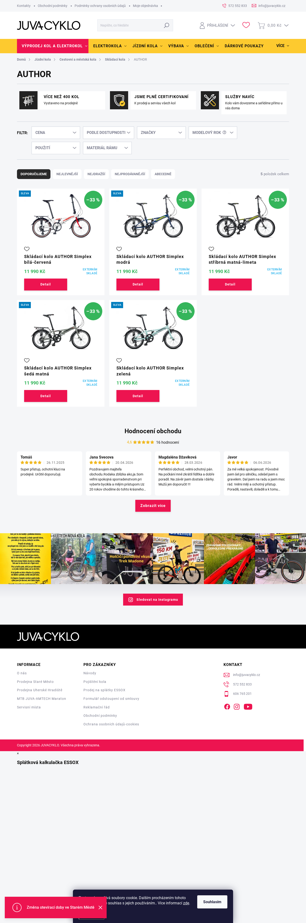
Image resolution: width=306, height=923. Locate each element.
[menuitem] (52, 46)
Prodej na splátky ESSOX (104, 690)
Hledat (167, 25)
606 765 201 (242, 694)
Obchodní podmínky (52, 6)
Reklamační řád (96, 707)
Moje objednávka (145, 6)
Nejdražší (96, 174)
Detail (45, 284)
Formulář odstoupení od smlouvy (111, 699)
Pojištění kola (94, 682)
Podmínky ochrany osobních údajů (100, 6)
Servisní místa (29, 707)
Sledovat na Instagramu (157, 599)
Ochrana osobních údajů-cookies (111, 724)
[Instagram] (236, 705)
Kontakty (24, 6)
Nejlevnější (67, 174)
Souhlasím (212, 902)
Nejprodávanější (130, 174)
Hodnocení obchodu (153, 431)
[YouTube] (248, 705)
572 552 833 (242, 684)
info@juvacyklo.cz (246, 675)
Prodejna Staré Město (35, 682)
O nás (22, 673)
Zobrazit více (153, 505)
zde (186, 903)
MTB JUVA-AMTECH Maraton (41, 699)
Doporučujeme (34, 174)
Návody (89, 673)
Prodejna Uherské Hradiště (39, 690)
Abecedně (163, 174)
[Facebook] (227, 705)
